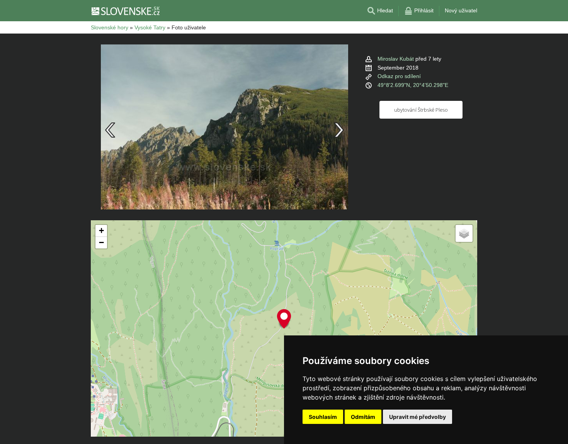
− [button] (101, 242)
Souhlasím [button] (323, 416)
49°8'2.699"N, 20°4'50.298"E (413, 85)
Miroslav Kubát (396, 59)
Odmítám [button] (363, 416)
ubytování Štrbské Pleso (421, 109)
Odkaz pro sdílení (399, 76)
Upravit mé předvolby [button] (417, 416)
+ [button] (101, 230)
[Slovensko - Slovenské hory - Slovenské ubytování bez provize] (125, 11)
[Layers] (464, 233)
